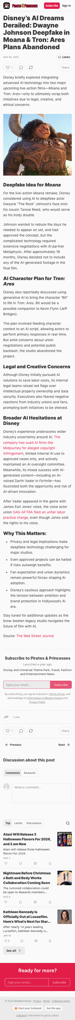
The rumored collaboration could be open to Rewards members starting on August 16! (26, 890)
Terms (46, 1001)
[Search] (68, 823)
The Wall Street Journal (35, 636)
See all (11, 950)
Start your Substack (29, 1008)
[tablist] (20, 773)
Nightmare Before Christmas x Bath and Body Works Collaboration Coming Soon (27, 878)
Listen (66, 57)
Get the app (54, 1008)
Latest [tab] (18, 823)
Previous (15, 745)
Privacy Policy (37, 702)
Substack (21, 1015)
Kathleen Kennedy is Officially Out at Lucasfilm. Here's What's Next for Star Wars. (25, 917)
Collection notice (61, 1001)
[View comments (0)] (21, 67)
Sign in (66, 5)
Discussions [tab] (33, 823)
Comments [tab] (13, 773)
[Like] (5, 863)
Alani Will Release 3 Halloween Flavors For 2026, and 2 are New (27, 839)
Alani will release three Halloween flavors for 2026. (26, 851)
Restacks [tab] (29, 773)
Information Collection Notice (44, 698)
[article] (37, 849)
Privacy (37, 1001)
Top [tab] (8, 823)
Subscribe (52, 5)
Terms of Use (57, 694)
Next (61, 745)
